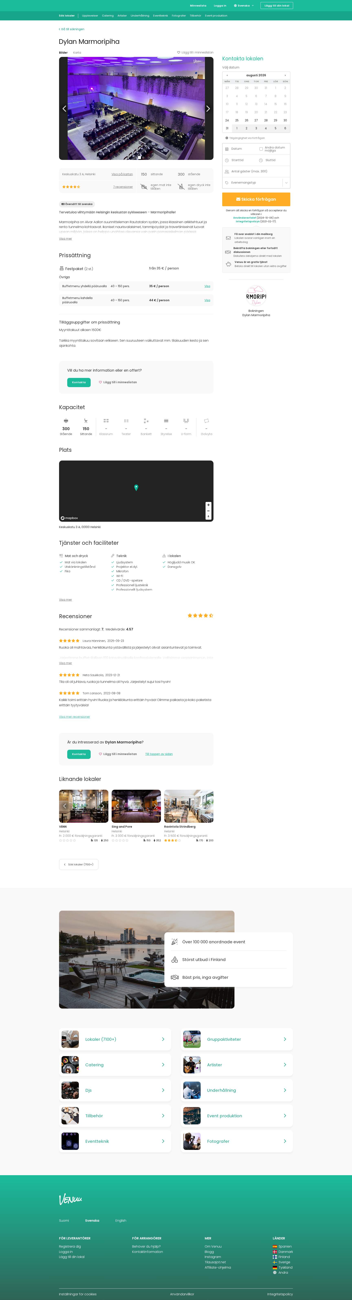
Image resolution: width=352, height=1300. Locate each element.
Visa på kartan (122, 174)
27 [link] (227, 88)
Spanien (285, 1246)
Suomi (64, 1220)
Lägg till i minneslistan (197, 52)
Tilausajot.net (215, 1262)
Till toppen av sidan (159, 754)
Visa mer (65, 239)
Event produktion (216, 16)
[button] (64, 108)
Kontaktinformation (147, 1251)
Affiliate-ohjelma (218, 1267)
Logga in (220, 6)
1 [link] (275, 88)
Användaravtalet (244, 217)
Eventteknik (160, 16)
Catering (108, 16)
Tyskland (285, 1267)
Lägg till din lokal (277, 6)
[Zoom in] (208, 505)
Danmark (285, 1251)
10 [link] (227, 104)
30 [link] (256, 88)
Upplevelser (90, 16)
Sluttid (270, 160)
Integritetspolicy (280, 1294)
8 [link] (275, 96)
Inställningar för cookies (78, 1294)
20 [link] (256, 112)
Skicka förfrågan (258, 199)
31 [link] (266, 88)
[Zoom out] (208, 511)
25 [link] (237, 120)
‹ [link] (227, 75)
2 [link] (285, 88)
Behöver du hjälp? (146, 1246)
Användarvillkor (182, 1294)
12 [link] (246, 104)
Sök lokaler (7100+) (80, 864)
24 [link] (227, 120)
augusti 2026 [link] (256, 75)
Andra (283, 1272)
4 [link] (237, 96)
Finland (284, 1257)
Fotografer (179, 16)
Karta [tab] (77, 53)
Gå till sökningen (72, 29)
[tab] (136, 286)
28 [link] (237, 88)
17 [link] (227, 112)
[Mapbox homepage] (69, 518)
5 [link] (246, 96)
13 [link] (256, 104)
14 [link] (265, 104)
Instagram (213, 1257)
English (121, 1220)
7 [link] (266, 96)
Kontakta (79, 382)
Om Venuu (213, 1246)
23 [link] (285, 112)
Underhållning (140, 16)
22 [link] (275, 112)
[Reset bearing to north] (208, 517)
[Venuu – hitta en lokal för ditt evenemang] (66, 5)
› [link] (285, 75)
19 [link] (246, 112)
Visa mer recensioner (74, 717)
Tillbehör (195, 16)
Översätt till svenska (78, 204)
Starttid (237, 160)
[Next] (102, 806)
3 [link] (227, 96)
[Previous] (65, 806)
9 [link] (285, 96)
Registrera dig (70, 1246)
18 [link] (236, 112)
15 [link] (275, 104)
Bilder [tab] (63, 53)
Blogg (209, 1251)
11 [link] (237, 104)
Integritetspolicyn (248, 221)
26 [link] (246, 120)
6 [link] (256, 96)
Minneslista (198, 6)
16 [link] (285, 104)
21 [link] (266, 112)
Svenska (243, 6)
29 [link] (246, 88)
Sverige (284, 1262)
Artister (122, 16)
